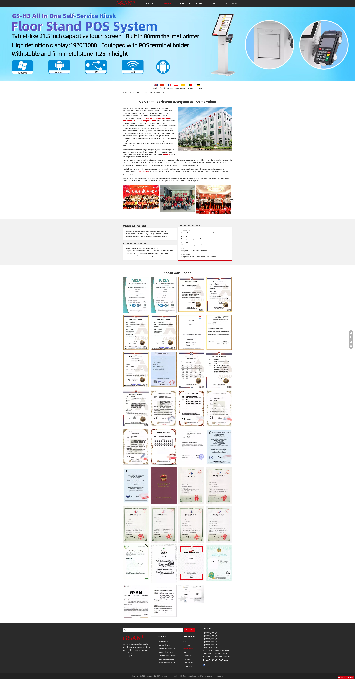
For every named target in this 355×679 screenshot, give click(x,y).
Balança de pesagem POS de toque (171, 659)
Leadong (220, 676)
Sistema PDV (163, 641)
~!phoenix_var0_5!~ (210, 648)
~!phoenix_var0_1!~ (210, 636)
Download (187, 656)
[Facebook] (204, 664)
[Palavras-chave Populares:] (227, 3)
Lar (185, 641)
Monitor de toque (165, 645)
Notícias (187, 659)
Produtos (187, 645)
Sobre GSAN (188, 648)
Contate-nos (188, 663)
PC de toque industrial (167, 663)
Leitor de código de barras (168, 656)
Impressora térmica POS (168, 648)
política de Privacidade (192, 666)
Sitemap (203, 676)
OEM (185, 652)
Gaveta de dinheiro (166, 652)
